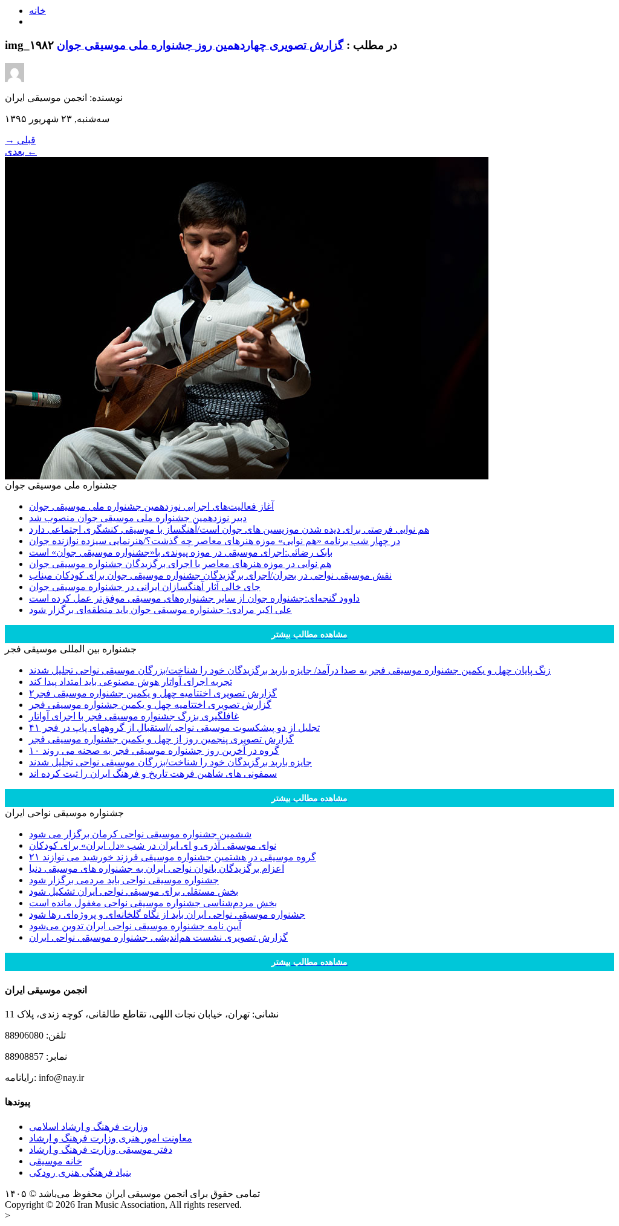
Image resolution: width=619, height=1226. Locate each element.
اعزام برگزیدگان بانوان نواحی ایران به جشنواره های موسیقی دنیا (156, 868)
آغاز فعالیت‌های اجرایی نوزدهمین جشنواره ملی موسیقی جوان (151, 506)
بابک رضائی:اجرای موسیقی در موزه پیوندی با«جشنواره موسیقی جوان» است (180, 552)
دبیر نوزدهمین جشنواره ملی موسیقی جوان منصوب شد (138, 518)
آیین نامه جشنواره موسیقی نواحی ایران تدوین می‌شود (135, 926)
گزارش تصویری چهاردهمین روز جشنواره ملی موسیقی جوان (200, 45)
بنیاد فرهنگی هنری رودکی (80, 1172)
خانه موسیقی (55, 1161)
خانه (37, 10)
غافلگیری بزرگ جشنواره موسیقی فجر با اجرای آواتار (134, 716)
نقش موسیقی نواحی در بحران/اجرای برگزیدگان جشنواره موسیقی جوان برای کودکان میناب (210, 575)
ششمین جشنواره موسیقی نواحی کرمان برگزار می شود (140, 834)
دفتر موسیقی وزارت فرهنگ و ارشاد (100, 1149)
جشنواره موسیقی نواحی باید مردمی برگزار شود (124, 880)
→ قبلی (20, 140)
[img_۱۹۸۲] (246, 476)
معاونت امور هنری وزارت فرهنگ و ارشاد (110, 1138)
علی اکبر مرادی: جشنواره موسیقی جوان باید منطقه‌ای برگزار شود (160, 610)
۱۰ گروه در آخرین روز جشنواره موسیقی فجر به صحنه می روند (154, 750)
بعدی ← (21, 151)
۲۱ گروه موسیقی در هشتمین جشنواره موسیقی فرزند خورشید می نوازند (172, 857)
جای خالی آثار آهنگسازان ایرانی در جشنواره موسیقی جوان (145, 587)
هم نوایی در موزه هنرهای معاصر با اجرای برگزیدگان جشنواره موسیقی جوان (180, 564)
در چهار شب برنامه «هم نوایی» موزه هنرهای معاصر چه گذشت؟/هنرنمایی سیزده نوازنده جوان (214, 541)
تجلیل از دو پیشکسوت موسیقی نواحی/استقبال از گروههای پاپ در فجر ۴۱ (174, 727)
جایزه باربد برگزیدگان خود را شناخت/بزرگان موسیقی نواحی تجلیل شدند (170, 762)
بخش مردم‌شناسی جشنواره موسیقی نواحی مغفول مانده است (153, 903)
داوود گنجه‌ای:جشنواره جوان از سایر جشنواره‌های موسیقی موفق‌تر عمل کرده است (194, 598)
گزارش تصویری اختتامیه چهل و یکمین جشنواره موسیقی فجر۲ (153, 693)
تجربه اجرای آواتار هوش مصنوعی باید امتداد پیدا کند (130, 681)
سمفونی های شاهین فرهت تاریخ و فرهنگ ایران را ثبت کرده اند (153, 773)
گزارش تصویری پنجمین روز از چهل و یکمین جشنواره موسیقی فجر (161, 739)
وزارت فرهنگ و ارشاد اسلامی (88, 1126)
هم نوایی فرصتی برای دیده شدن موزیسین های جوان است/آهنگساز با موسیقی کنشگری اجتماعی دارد (229, 529)
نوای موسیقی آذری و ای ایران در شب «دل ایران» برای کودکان (152, 845)
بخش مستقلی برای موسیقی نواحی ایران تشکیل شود (133, 891)
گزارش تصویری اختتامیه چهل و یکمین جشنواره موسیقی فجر (150, 704)
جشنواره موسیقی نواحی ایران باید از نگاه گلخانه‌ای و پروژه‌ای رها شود (167, 914)
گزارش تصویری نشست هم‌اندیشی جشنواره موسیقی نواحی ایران (158, 937)
